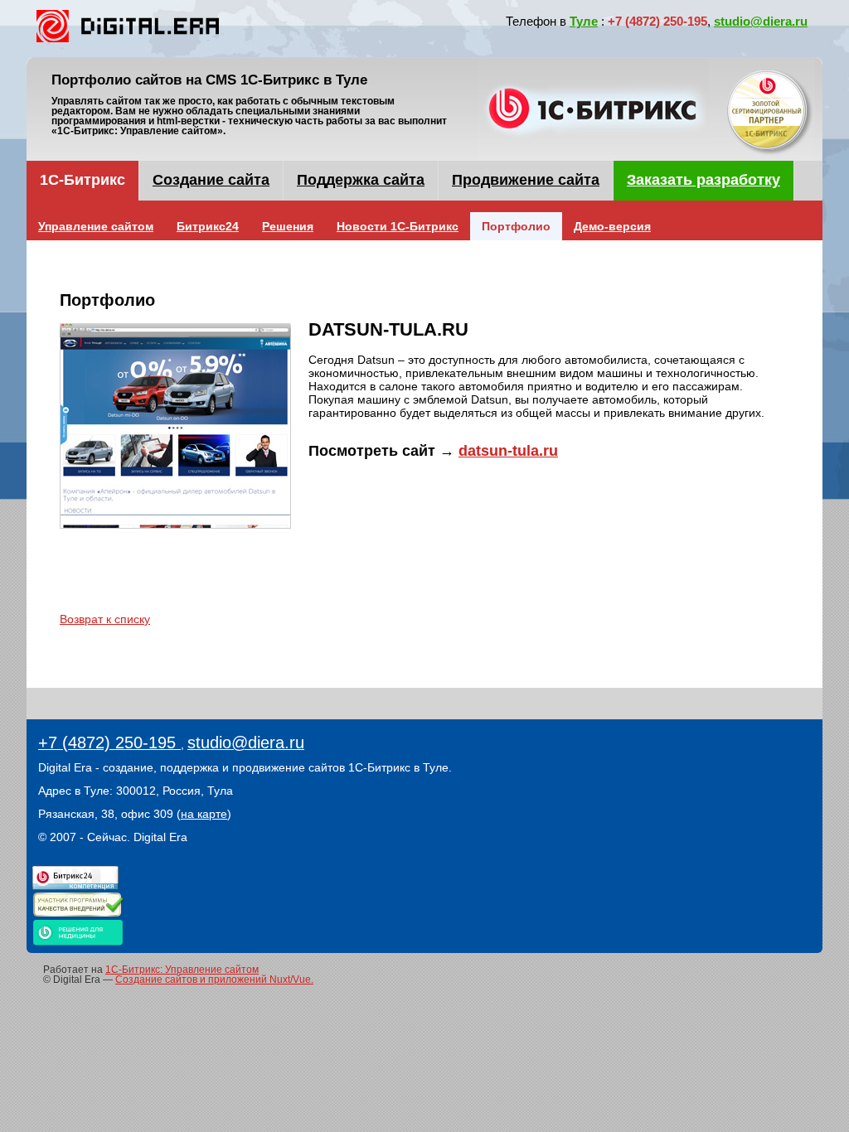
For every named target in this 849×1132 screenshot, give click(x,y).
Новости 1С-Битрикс (397, 226)
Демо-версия (612, 226)
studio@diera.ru (761, 21)
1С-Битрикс (82, 180)
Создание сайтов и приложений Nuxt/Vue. (214, 979)
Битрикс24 (208, 226)
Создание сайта (211, 180)
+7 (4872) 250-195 (109, 742)
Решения (287, 226)
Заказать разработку (703, 180)
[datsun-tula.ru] (175, 433)
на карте (204, 813)
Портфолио (516, 226)
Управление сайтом (95, 226)
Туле (584, 21)
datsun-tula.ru (508, 451)
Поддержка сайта (360, 180)
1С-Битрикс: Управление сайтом (182, 969)
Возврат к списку (105, 619)
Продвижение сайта (525, 180)
